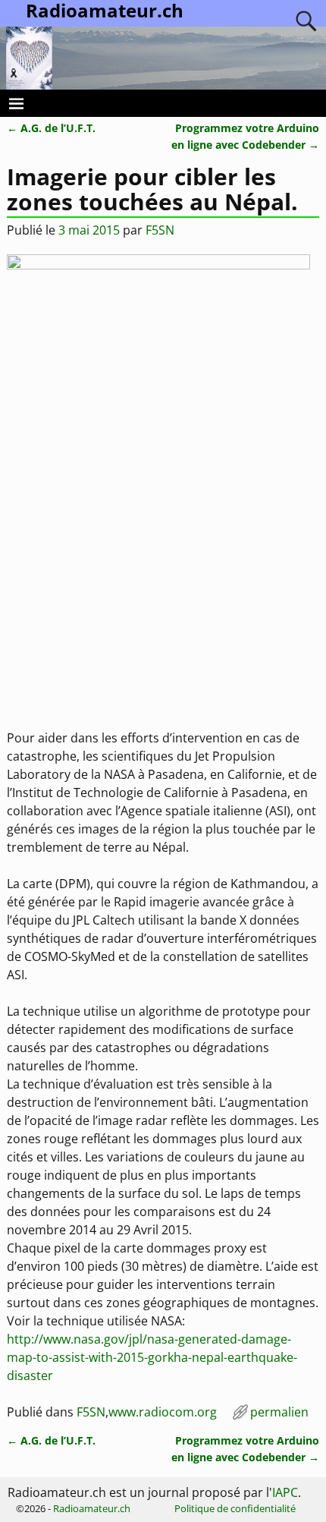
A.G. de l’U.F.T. (51, 128)
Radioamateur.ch (91, 1508)
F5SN (91, 1412)
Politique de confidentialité (235, 1508)
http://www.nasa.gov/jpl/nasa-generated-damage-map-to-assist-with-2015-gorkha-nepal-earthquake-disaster (152, 1357)
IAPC (285, 1492)
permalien (279, 1412)
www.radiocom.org (162, 1412)
